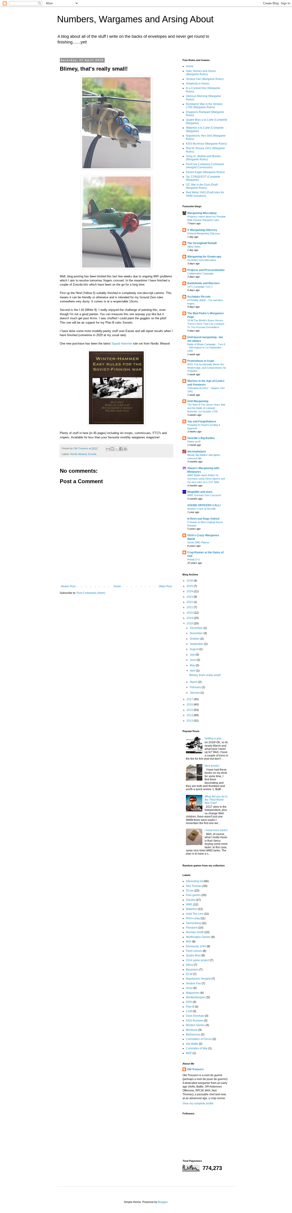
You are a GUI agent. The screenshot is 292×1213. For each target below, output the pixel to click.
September (197, 644)
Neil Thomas (194, 886)
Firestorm (192, 927)
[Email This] (108, 449)
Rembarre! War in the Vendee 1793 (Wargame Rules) (204, 105)
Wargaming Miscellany (202, 213)
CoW (189, 1011)
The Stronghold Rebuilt (202, 243)
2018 (190, 623)
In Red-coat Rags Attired (203, 518)
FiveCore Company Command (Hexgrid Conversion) (205, 166)
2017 (190, 699)
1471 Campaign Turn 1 (200, 286)
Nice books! (212, 765)
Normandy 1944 (196, 946)
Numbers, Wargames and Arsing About (135, 19)
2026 (190, 580)
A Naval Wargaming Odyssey (203, 233)
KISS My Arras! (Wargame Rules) (206, 143)
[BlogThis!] (112, 449)
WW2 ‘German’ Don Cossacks (204, 495)
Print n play (193, 918)
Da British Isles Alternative (201, 260)
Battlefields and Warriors (203, 283)
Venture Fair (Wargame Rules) (205, 79)
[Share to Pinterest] (125, 449)
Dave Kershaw (195, 1015)
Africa (189, 964)
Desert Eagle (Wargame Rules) (205, 172)
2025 (190, 586)
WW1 (189, 904)
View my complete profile (198, 1103)
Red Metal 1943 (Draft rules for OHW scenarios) (205, 194)
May (193, 665)
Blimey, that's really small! (205, 675)
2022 (190, 602)
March (194, 682)
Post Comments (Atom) (91, 593)
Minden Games (195, 1025)
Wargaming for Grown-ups (204, 256)
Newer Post (68, 586)
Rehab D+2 (193, 559)
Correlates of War (197, 1048)
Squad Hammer (122, 343)
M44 (188, 941)
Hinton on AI (194, 441)
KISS (189, 1002)
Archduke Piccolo (198, 296)
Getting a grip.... (214, 738)
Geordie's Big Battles (201, 438)
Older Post (165, 586)
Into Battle (192, 1043)
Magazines (193, 992)
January (195, 692)
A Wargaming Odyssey (202, 230)
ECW (189, 974)
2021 (190, 607)
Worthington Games (198, 937)
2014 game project (197, 960)
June (193, 659)
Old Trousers (195, 1069)
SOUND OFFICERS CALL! (204, 505)
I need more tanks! (216, 830)
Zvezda (92, 454)
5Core (190, 890)
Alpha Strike (194, 246)
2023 (190, 596)
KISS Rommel (194, 1020)
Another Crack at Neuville (201, 508)
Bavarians (192, 969)
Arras (189, 988)
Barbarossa (193, 1034)
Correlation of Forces (199, 1039)
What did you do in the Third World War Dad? (216, 800)
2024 (190, 591)
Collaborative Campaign (200, 273)
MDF (189, 1053)
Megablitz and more (200, 491)
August (194, 649)
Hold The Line (194, 913)
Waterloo (191, 909)
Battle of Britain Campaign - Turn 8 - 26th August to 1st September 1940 (206, 347)
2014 (190, 715)
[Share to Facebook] (121, 449)
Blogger (162, 1202)
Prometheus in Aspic (200, 361)
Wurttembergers (196, 997)
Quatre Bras (193, 955)
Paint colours (194, 951)
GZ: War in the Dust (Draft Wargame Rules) (201, 186)
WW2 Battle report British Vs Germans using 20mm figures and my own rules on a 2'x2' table (206, 478)
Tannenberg (193, 923)
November (196, 633)
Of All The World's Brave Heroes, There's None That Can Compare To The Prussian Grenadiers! (205, 324)
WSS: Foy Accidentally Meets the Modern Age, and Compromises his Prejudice (206, 368)
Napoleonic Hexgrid (198, 978)
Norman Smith (195, 932)
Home (117, 586)
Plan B (190, 1006)
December (196, 628)
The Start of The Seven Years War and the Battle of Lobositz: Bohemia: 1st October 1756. (206, 408)
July (193, 654)
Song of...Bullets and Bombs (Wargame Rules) (203, 158)
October (195, 638)
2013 (190, 720)
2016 (190, 704)
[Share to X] (116, 449)
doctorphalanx (196, 451)
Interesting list (194, 881)
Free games (193, 895)
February (196, 687)
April (193, 670)
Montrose (192, 1030)
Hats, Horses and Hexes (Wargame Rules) (201, 72)
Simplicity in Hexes (197, 83)
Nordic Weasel (78, 454)
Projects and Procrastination (205, 270)
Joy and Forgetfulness (201, 421)
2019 (190, 618)
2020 (190, 612)
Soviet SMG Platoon (198, 542)
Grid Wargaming (197, 401)
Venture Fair (193, 983)
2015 (190, 710)
